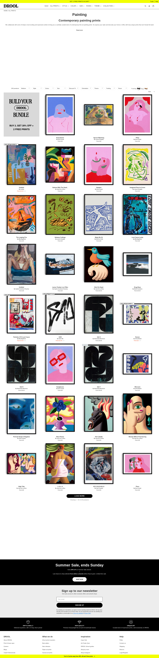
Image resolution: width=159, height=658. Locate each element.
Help (156, 1)
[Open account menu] (149, 6)
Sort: (149, 91)
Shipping (122, 646)
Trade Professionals (9, 652)
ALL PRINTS (12, 10)
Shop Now (79, 579)
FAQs (121, 640)
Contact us (123, 643)
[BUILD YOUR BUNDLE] (21, 117)
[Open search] (145, 6)
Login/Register (124, 652)
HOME (6, 10)
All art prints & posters (48, 640)
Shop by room (85, 649)
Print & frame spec (9, 643)
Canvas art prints (47, 652)
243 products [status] (15, 88)
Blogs (5, 649)
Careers (6, 646)
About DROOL (8, 640)
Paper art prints (46, 649)
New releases (46, 646)
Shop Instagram (85, 652)
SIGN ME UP (79, 605)
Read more (79, 30)
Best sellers (45, 643)
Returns (122, 649)
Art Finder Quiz (85, 643)
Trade (152, 1)
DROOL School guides (87, 646)
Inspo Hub (84, 640)
